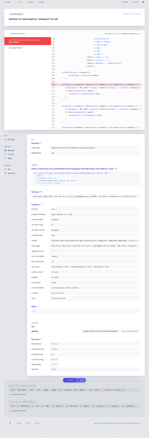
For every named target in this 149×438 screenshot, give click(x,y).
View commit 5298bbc (131, 331)
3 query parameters (18, 411)
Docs (28, 423)
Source (19, 423)
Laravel (37, 423)
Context (7, 165)
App (5, 136)
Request (7, 147)
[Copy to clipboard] (137, 147)
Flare (112, 423)
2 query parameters (18, 394)
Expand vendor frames (18, 33)
